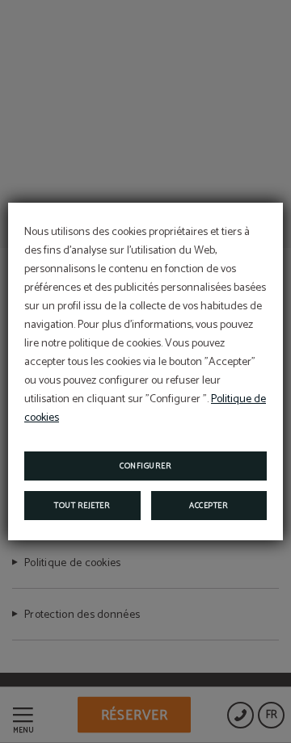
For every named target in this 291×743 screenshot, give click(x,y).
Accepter (208, 505)
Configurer (145, 466)
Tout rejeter (82, 505)
